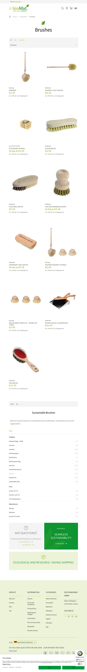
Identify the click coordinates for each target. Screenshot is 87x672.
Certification (31, 618)
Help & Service (24, 542)
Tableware (49, 611)
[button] (75, 8)
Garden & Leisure (51, 615)
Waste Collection (51, 599)
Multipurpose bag (43, 461)
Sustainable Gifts (43, 482)
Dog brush (13, 383)
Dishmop (12, 90)
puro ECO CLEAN (43, 516)
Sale (47, 627)
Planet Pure (43, 478)
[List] (15, 40)
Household (23, 17)
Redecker (43, 512)
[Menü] (83, 651)
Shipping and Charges (31, 613)
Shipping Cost (60, 328)
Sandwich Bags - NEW (43, 441)
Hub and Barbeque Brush (55, 207)
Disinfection (43, 457)
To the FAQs (26, 545)
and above (43, 499)
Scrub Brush (50, 149)
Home (15, 17)
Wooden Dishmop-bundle (56, 265)
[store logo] (21, 8)
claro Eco (43, 465)
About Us (12, 599)
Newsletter (30, 626)
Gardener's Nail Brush (18, 265)
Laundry (43, 449)
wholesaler (17, 2)
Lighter (48, 619)
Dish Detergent (43, 453)
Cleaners (43, 445)
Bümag (43, 508)
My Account (67, 8)
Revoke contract (32, 630)
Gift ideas (49, 623)
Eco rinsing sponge (17, 149)
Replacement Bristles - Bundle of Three (23, 324)
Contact (11, 603)
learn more (59, 544)
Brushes (43, 473)
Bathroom (49, 607)
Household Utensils (43, 469)
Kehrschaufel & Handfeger (56, 323)
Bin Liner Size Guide (33, 622)
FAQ (10, 607)
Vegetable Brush (16, 207)
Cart (10, 611)
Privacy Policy (31, 608)
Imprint (29, 599)
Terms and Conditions (30, 603)
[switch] (80, 664)
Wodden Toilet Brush (54, 90)
